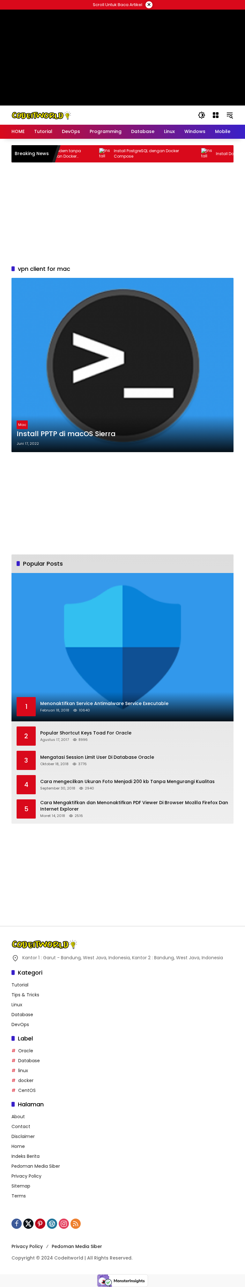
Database (22, 1014)
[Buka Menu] (215, 115)
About (18, 1116)
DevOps (20, 1024)
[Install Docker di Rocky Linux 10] (195, 154)
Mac (22, 424)
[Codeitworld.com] (41, 115)
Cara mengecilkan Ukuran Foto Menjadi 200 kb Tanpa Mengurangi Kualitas (127, 782)
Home (18, 1146)
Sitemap (20, 1186)
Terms (18, 1196)
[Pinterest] (40, 1224)
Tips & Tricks (25, 995)
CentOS (27, 1090)
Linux (16, 1004)
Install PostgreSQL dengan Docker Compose (134, 153)
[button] (201, 115)
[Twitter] (28, 1224)
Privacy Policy (26, 1176)
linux (23, 1070)
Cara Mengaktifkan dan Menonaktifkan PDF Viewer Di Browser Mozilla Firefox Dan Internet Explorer (134, 806)
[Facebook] (16, 1224)
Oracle (25, 1051)
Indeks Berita (25, 1156)
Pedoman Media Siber (35, 1166)
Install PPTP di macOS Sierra (66, 434)
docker (25, 1080)
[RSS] (76, 1224)
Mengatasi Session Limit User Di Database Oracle (97, 757)
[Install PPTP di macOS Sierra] (122, 365)
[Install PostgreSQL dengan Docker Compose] (93, 154)
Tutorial (19, 985)
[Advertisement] (122, 213)
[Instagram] (64, 1224)
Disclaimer (23, 1136)
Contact (20, 1126)
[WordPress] (52, 1224)
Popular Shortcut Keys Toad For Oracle (85, 733)
